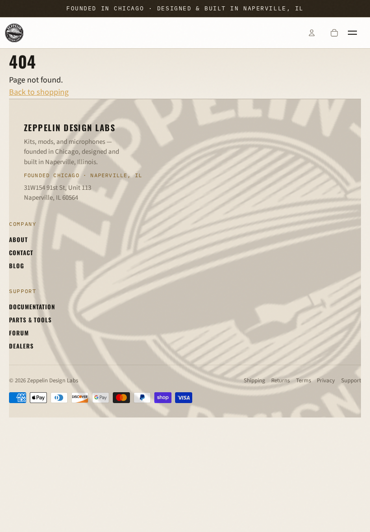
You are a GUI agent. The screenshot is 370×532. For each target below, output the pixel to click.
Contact (21, 252)
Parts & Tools (30, 319)
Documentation (32, 306)
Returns (280, 380)
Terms (303, 380)
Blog (16, 265)
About (18, 239)
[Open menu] (357, 33)
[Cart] (334, 33)
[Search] (289, 33)
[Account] (311, 33)
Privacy (326, 380)
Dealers (21, 345)
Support (351, 380)
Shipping (254, 380)
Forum (19, 332)
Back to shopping (39, 92)
